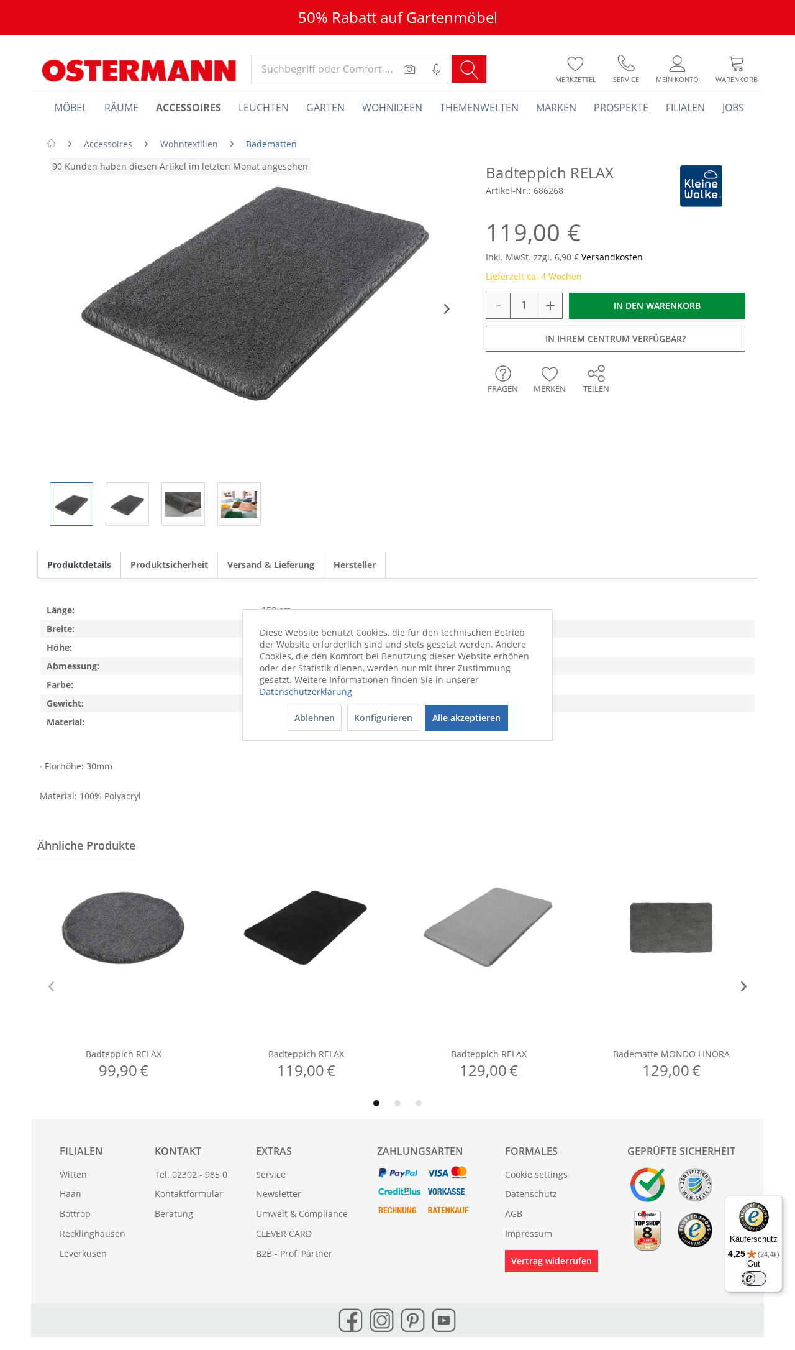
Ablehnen (314, 717)
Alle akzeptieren (466, 717)
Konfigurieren (383, 717)
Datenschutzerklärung (306, 691)
